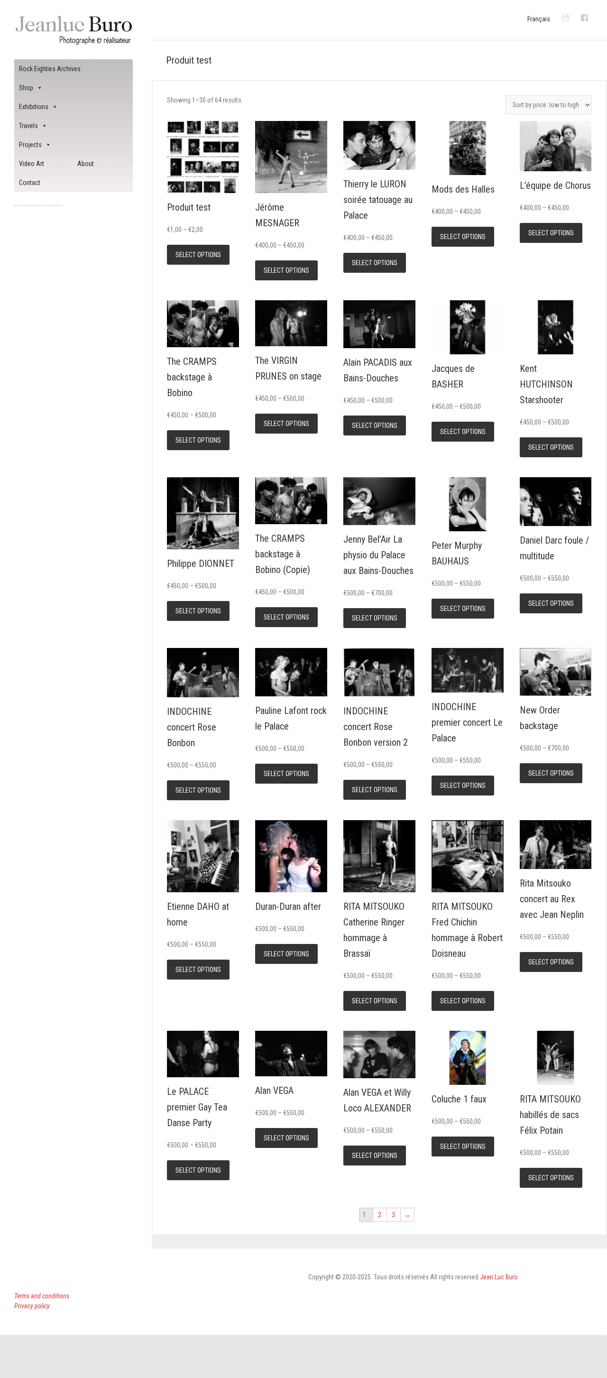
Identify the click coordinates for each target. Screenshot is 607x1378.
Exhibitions (33, 107)
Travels (28, 125)
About (85, 163)
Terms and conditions (41, 1296)
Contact (29, 182)
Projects (30, 144)
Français (538, 19)
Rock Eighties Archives (50, 69)
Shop (26, 88)
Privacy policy (32, 1306)
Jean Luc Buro (499, 1277)
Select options (198, 255)
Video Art (31, 163)
